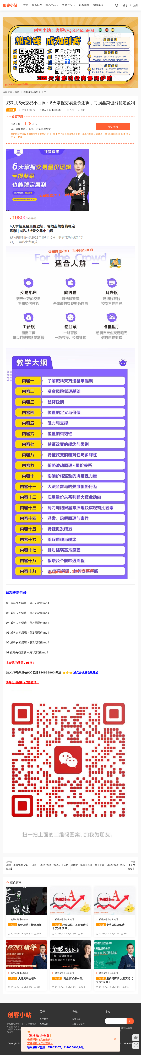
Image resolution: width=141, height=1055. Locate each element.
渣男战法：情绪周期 (24, 924)
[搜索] (116, 5)
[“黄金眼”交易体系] (70, 954)
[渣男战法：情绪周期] (26, 901)
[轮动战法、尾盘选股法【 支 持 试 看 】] (70, 901)
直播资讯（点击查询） (40, 1043)
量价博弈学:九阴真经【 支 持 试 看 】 (114, 980)
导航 (75, 1011)
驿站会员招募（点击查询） (22, 682)
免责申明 (44, 1024)
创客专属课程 (78, 1024)
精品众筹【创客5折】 (52, 110)
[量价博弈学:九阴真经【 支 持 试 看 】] (114, 954)
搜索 (107, 1011)
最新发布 (37, 5)
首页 (25, 5)
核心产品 (51, 5)
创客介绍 (98, 5)
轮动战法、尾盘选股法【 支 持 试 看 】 (70, 926)
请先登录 (113, 126)
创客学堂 (84, 5)
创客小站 (10, 5)
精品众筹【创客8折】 (65, 919)
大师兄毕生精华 (22, 978)
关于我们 (44, 1019)
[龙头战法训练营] (114, 901)
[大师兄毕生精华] (26, 954)
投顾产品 (67, 5)
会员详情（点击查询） (40, 1039)
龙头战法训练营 (110, 924)
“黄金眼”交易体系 (68, 978)
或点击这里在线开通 (85, 672)
